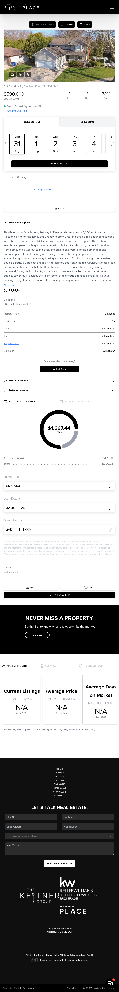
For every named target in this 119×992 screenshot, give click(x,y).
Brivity (16, 988)
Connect (59, 795)
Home (59, 769)
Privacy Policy (72, 988)
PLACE (90, 955)
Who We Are (59, 792)
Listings (59, 772)
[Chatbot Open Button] (110, 983)
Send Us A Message (59, 863)
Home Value (59, 788)
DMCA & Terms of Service (93, 988)
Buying (59, 776)
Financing (59, 784)
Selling (59, 780)
